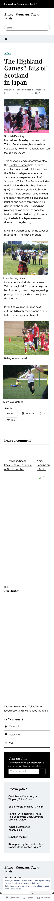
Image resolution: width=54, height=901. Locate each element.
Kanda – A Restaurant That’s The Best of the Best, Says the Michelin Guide (25, 816)
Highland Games (18, 164)
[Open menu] (6, 39)
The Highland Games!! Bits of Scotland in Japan (25, 71)
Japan (7, 53)
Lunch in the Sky (17, 837)
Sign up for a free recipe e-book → (21, 4)
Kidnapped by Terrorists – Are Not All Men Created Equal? (25, 846)
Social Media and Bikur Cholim (26, 806)
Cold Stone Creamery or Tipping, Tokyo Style (22, 798)
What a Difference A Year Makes (20, 828)
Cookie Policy (15, 888)
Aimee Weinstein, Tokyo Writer (22, 16)
